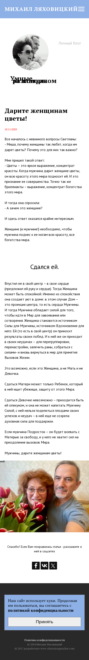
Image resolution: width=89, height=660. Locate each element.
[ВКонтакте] (44, 566)
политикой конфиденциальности (40, 610)
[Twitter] (53, 566)
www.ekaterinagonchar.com (57, 648)
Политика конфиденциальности (44, 640)
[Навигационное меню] (81, 9)
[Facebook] (36, 566)
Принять (44, 621)
